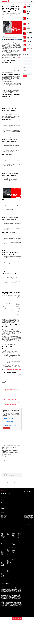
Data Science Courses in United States (10, 418)
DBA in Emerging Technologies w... (3, 537)
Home (2, 3)
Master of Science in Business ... (13, 558)
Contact (2, 509)
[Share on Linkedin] (2, 39)
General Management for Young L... (14, 548)
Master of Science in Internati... (13, 554)
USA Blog (5, 3)
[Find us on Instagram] (5, 493)
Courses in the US (3, 517)
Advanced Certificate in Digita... (14, 551)
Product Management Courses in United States (11, 424)
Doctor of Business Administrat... (2, 534)
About (1, 502)
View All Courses (6, 427)
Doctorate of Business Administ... (2, 540)
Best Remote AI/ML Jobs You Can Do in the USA (29, 33)
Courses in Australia (3, 519)
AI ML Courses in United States (8, 421)
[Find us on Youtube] (7, 493)
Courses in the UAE (3, 516)
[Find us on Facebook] (3, 493)
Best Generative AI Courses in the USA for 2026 (29, 24)
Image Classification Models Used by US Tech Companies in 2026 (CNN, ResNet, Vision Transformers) (29, 12)
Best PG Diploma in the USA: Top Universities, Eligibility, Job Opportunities (28, 524)
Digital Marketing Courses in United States (10, 422)
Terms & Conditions (3, 510)
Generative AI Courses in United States (10, 425)
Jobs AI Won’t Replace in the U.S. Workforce (29, 45)
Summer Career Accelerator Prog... (3, 572)
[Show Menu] (31, 1)
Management (14, 546)
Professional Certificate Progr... (2, 561)
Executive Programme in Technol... (3, 556)
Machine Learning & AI (9, 3)
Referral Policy (3, 512)
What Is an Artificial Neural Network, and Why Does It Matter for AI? (29, 49)
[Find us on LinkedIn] (1, 493)
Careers (2, 503)
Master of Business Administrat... (14, 534)
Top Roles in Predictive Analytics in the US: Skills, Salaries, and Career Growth (29, 19)
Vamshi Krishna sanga (12, 473)
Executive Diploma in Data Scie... (20, 537)
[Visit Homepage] (5, 1)
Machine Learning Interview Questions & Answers (10, 399)
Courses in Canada (3, 518)
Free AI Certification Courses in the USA (29, 37)
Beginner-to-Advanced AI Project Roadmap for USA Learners (29, 28)
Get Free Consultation (17, 618)
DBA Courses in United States (8, 417)
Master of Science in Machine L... (2, 564)
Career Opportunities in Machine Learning (9, 400)
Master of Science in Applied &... (2, 575)
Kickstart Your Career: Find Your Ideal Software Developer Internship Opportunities (28, 518)
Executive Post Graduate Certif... (20, 540)
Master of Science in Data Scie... (20, 534)
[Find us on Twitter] (9, 493)
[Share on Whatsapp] (21, 39)
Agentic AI (8, 546)
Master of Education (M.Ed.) (8, 534)
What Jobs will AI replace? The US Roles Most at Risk (29, 41)
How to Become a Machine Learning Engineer (10, 404)
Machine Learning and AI (2, 547)
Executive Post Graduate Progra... (3, 567)
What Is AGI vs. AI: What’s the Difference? (29, 7)
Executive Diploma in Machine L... (2, 570)
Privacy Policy (3, 511)
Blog (1, 504)
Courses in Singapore (4, 515)
